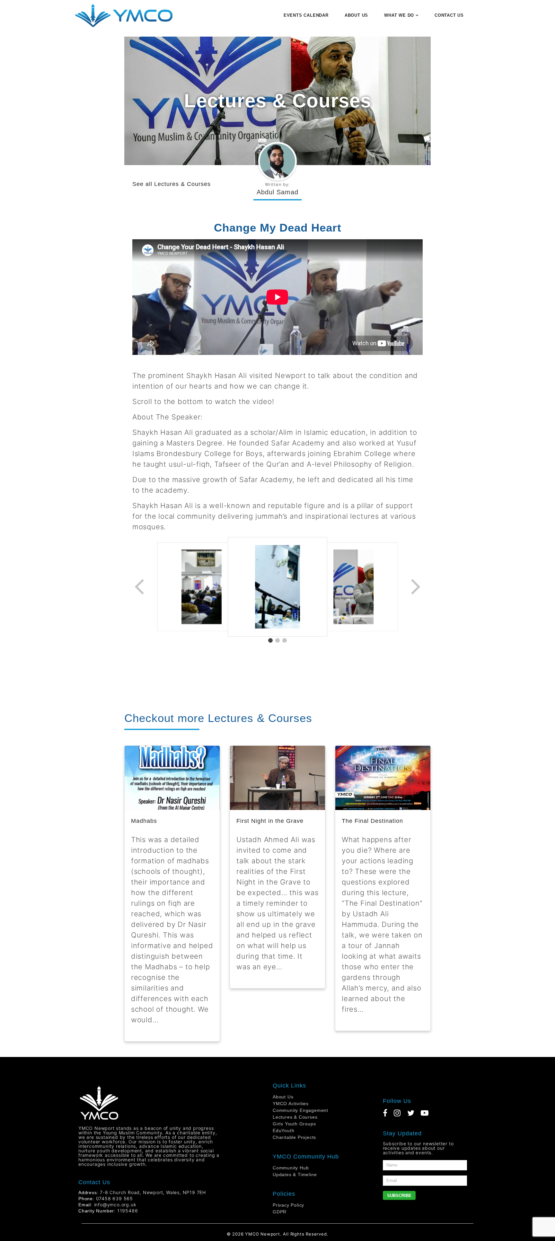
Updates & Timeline (295, 1174)
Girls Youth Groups (294, 1123)
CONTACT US (449, 15)
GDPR (279, 1211)
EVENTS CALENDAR (306, 15)
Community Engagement (300, 1110)
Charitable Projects (294, 1137)
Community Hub (291, 1167)
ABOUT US (356, 15)
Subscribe (399, 1195)
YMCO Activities (291, 1103)
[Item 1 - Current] (270, 640)
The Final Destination (372, 821)
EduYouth (283, 1130)
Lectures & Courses (182, 184)
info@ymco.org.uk (115, 1204)
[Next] (415, 587)
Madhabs (144, 821)
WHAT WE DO (399, 15)
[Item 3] (284, 640)
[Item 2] (277, 640)
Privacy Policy (288, 1205)
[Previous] (140, 587)
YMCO (252, 1234)
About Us (283, 1096)
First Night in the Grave (270, 821)
